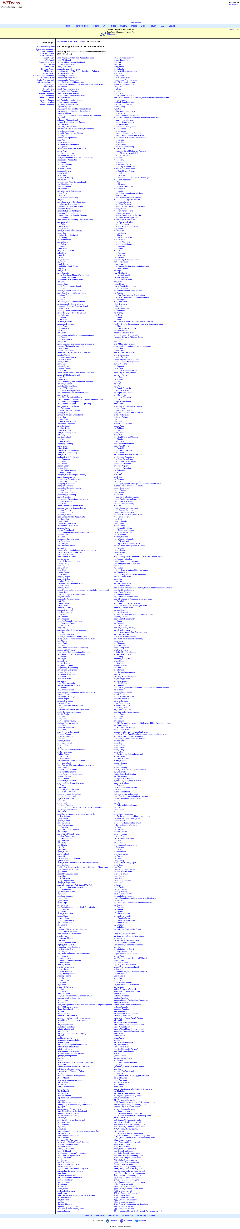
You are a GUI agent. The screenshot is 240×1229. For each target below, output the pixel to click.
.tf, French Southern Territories (125, 825)
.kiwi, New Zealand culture (67, 1135)
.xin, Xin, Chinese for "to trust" (125, 1049)
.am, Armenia (62, 124)
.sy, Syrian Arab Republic (123, 778)
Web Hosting (49, 64)
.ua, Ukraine (118, 909)
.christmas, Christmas (66, 424)
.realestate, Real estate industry (126, 497)
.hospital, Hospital (64, 971)
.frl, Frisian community (66, 792)
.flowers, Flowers (64, 759)
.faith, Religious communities (69, 712)
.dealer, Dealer (63, 572)
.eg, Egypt (61, 659)
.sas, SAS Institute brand (123, 590)
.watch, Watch (119, 994)
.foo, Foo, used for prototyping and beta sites (75, 765)
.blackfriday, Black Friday (67, 266)
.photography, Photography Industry (127, 406)
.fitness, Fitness (63, 745)
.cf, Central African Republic (68, 402)
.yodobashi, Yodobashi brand (125, 1062)
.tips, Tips (117, 841)
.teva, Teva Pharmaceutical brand (127, 823)
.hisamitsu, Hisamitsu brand (68, 947)
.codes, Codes (63, 468)
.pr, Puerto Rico (119, 448)
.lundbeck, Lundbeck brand (124, 102)
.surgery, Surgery (120, 767)
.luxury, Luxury (119, 107)
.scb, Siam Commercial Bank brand (127, 603)
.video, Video (118, 956)
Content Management (46, 47)
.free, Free (61, 787)
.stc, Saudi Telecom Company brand (128, 736)
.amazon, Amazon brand (67, 127)
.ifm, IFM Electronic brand (67, 1007)
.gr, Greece (61, 894)
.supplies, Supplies (121, 759)
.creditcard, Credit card (66, 523)
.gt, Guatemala (63, 909)
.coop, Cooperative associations (70, 506)
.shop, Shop (118, 657)
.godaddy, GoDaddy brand (67, 874)
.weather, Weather (120, 998)
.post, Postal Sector (121, 446)
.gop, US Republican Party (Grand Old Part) (74, 885)
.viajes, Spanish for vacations (125, 954)
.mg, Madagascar (120, 162)
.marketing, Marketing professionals (127, 133)
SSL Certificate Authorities (44, 76)
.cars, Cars (61, 370)
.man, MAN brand (120, 124)
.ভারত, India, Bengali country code (126, 1153)
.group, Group (62, 905)
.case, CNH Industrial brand (68, 375)
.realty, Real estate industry (124, 501)
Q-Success (233, 4)
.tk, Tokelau (118, 849)
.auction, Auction (64, 169)
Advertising (141, 1216)
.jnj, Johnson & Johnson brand (69, 1098)
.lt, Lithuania (118, 93)
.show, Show (118, 661)
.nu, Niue (117, 326)
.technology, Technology (123, 814)
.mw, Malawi (118, 249)
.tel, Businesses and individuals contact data (131, 816)
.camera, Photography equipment (70, 346)
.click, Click (62, 446)
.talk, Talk (117, 790)
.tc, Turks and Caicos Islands (125, 805)
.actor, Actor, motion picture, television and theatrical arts (80, 84)
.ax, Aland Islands (64, 184)
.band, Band (62, 195)
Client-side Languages (46, 51)
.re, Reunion (118, 495)
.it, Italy (60, 1073)
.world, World (118, 1038)
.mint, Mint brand (120, 175)
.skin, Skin (117, 674)
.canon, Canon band (65, 351)
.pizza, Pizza (118, 426)
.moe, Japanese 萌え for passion (126, 200)
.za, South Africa (120, 1078)
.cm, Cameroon (63, 459)
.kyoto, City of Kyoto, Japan (68, 1164)
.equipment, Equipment (66, 674)
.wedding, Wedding (121, 1009)
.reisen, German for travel (123, 512)
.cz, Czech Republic (65, 555)
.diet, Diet (61, 601)
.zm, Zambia (118, 1084)
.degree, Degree (63, 577)
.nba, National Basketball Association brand (131, 266)
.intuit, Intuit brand (64, 1049)
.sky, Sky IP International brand (126, 676)
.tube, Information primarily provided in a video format (134, 898)
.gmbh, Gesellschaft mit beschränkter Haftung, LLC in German (82, 867)
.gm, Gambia (62, 865)
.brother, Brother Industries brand (70, 311)
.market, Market (119, 131)
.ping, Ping (117, 419)
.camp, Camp (62, 348)
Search (172, 26)
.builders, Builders (64, 322)
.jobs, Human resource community (71, 1102)
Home (67, 26)
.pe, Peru (117, 384)
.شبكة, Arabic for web (122, 1140)
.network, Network (120, 277)
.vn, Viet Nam (119, 974)
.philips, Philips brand (122, 402)
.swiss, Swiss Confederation (124, 774)
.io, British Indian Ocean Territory (70, 1053)
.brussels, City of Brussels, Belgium (71, 313)
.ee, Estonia (62, 657)
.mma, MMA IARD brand (123, 186)
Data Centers (49, 67)
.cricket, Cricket (63, 528)
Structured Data (48, 91)
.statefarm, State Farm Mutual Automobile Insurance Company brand (141, 734)
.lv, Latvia (117, 109)
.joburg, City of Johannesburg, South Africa (74, 1104)
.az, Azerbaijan (63, 189)
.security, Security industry (124, 628)
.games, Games (63, 821)
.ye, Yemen (118, 1060)
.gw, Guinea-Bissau (65, 923)
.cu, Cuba (61, 537)
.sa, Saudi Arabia (120, 572)
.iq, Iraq (60, 1058)
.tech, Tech (117, 812)
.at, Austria (61, 162)
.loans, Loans (118, 76)
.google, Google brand (66, 883)
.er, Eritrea (61, 676)
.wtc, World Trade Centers (123, 1042)
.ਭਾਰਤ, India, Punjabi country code (127, 1158)
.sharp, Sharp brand (121, 648)
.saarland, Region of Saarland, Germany (129, 574)
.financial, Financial (65, 736)
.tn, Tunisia (117, 856)
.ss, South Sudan (120, 725)
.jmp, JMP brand (64, 1096)
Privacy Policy (127, 1216)
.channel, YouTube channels (68, 410)
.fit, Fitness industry (65, 743)
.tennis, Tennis (119, 821)
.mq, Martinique (119, 229)
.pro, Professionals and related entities (128, 455)
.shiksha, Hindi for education (124, 652)
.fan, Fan (61, 716)
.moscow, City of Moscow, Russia (127, 215)
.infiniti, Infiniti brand (65, 1029)
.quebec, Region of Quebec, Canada (128, 486)
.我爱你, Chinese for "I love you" (126, 1193)
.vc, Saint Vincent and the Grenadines (128, 936)
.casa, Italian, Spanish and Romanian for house (76, 373)
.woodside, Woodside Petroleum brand (128, 1031)
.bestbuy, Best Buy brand (67, 235)
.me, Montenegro (120, 144)
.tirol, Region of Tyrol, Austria (125, 845)
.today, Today (118, 861)
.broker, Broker (63, 308)
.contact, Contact (64, 497)
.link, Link (117, 62)
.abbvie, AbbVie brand (66, 64)
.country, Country (64, 510)
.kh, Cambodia (63, 1124)
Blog (143, 26)
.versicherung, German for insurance (128, 945)
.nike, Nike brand (120, 304)
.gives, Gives (62, 852)
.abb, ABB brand (64, 60)
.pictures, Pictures (120, 417)
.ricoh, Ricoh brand (121, 541)
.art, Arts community (65, 153)
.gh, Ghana (61, 843)
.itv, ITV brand (63, 1078)
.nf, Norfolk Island (120, 288)
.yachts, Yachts (119, 1056)
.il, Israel (60, 1011)
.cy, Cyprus (62, 548)
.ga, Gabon (61, 812)
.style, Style (118, 752)
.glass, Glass (62, 856)
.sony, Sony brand (120, 708)
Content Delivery (48, 78)
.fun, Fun (61, 801)
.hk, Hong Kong (63, 951)
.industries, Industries (66, 1027)
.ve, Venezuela (119, 938)
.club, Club (61, 455)
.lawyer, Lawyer (63, 1182)
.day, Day (61, 566)
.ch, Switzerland (63, 408)
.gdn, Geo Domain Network (68, 829)
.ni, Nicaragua (119, 300)
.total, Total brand (120, 874)
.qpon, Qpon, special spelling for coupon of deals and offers (137, 484)
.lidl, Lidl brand (63, 1200)
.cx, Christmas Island (66, 546)
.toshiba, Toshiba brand (122, 872)
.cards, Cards (62, 362)
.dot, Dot (60, 632)
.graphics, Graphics (65, 896)
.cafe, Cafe (61, 342)
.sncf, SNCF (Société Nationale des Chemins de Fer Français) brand (141, 688)
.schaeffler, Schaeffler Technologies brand (130, 606)
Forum (153, 26)
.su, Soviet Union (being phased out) (128, 754)
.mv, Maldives (119, 246)
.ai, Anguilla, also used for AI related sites (74, 109)
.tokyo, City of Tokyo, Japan (124, 863)
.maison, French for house (124, 120)
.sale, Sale (117, 579)
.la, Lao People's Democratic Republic (72, 1169)
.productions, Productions (123, 457)
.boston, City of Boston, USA (69, 291)
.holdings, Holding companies (69, 960)
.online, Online (119, 351)
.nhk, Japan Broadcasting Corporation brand (131, 297)
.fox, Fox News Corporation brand (70, 783)
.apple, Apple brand (65, 142)
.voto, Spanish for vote (122, 982)
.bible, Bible (62, 249)
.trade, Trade (118, 887)
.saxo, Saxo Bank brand (123, 592)
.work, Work (118, 1033)
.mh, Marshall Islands (122, 164)
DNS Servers (49, 71)
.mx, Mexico (118, 251)
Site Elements (49, 89)
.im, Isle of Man (63, 1014)
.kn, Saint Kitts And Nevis (67, 1140)
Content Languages (47, 104)
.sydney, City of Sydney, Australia (127, 781)
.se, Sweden (118, 623)
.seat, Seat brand (120, 625)
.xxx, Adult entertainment (123, 1051)
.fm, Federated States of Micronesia (71, 761)
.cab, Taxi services (65, 339)
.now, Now (117, 315)
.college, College (64, 472)
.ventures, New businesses (124, 943)
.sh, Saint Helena (120, 645)
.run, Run (117, 566)
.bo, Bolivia (61, 282)
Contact (152, 1216)
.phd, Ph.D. (118, 399)
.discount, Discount (65, 610)
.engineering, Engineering (67, 668)
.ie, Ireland (61, 1002)
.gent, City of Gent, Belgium (68, 834)
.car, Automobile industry (67, 357)
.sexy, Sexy (118, 641)
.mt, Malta (117, 235)
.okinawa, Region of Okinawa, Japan (128, 337)
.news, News (118, 284)
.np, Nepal (117, 317)
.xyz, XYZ (117, 1053)
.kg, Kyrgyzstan (63, 1122)
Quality (123, 26)
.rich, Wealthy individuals (123, 539)
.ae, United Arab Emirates (67, 91)
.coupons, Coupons (65, 512)
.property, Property (120, 466)
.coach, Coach (63, 466)
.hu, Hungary (62, 991)
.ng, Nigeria (118, 293)
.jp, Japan (61, 1107)
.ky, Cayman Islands (65, 1162)
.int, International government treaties (72, 1045)
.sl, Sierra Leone (120, 681)
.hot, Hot (60, 978)
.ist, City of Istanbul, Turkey (68, 1069)
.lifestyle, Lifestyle (64, 1204)
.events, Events (63, 694)
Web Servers (49, 58)
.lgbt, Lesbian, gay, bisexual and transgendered (76, 1195)
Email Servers (49, 73)
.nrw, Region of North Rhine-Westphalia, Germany (133, 322)
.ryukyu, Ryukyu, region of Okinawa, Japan (130, 570)
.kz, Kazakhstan (64, 1167)
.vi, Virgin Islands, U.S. (122, 951)
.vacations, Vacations (122, 931)
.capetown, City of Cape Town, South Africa (74, 353)
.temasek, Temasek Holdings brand (127, 818)
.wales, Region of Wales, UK (125, 989)
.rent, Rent (117, 519)
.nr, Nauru (117, 319)
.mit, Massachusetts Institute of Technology (131, 178)
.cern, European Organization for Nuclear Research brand (80, 399)
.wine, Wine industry (121, 1027)
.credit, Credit (62, 521)
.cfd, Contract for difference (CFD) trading (74, 404)
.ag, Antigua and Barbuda (67, 104)
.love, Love (117, 87)
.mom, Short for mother (122, 204)
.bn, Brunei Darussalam (66, 277)
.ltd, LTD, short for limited (123, 96)
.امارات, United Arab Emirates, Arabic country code (134, 1138)
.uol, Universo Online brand (124, 920)
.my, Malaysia (119, 253)
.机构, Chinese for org (122, 1195)
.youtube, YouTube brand (123, 1071)
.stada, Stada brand (121, 730)
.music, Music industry (122, 244)
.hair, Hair (61, 927)
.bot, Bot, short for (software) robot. (71, 293)
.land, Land (61, 1173)
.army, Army (62, 151)
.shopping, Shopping (121, 659)
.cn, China (61, 461)
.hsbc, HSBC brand (65, 987)
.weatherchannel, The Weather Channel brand (131, 1000)
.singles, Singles (120, 665)
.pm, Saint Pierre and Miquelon (125, 437)
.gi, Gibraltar (62, 845)
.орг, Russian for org (121, 1111)
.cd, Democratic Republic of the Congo (72, 393)
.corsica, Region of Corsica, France (71, 508)
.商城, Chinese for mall (122, 1191)
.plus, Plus (117, 435)
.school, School (119, 610)
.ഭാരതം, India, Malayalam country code (129, 1171)
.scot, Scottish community (124, 619)
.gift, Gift (60, 847)
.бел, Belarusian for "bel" (123, 1098)
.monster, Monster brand (123, 211)
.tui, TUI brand (119, 900)
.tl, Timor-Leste (119, 852)
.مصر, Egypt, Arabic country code (127, 1142)
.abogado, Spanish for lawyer (69, 69)
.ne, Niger (117, 271)
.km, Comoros (63, 1138)
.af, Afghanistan (63, 98)
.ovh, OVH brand (120, 364)
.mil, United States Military (124, 171)
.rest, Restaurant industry (123, 530)
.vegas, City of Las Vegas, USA (126, 940)
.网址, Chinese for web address (126, 1200)
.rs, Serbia (117, 555)
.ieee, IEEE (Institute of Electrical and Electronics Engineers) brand (84, 1005)
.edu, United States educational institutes (74, 652)
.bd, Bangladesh (63, 222)
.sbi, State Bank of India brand (125, 597)
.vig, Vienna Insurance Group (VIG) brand (130, 958)
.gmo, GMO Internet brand (67, 869)
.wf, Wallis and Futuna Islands (125, 1014)
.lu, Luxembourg (119, 100)
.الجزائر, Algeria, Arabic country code (128, 1133)
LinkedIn (113, 1221)
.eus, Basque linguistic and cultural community (76, 692)
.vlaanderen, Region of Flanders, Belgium (130, 971)
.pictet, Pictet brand (121, 415)
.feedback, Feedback (65, 727)
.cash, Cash (62, 377)
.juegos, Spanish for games (68, 1113)
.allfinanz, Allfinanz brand (67, 120)
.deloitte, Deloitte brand (66, 581)
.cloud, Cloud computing (67, 453)
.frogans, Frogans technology (69, 794)
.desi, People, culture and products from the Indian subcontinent (83, 590)
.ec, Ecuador (62, 645)
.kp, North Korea (64, 1147)
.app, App (61, 140)
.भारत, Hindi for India (121, 1147)
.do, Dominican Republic (67, 623)
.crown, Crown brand (65, 530)
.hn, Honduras (63, 956)
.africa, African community (68, 102)
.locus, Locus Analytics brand (125, 80)
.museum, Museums (121, 242)
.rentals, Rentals (120, 521)
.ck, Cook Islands (64, 437)
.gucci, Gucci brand (65, 914)
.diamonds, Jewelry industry (68, 599)
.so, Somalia (118, 690)
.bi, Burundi (62, 246)
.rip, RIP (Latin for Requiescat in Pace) (129, 546)
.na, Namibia (118, 257)
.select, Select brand (121, 630)
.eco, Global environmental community (72, 648)
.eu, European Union (65, 690)
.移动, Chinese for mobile (123, 1198)
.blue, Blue (61, 271)
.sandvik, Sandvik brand (123, 583)
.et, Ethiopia (62, 688)
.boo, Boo (61, 288)
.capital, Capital (63, 355)
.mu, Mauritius (119, 240)
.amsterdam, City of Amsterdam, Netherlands (75, 129)
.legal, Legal (62, 1193)
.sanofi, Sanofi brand (121, 586)
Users (134, 26)
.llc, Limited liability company (125, 71)
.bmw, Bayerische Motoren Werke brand (73, 275)
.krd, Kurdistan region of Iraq (68, 1155)
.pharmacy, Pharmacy (122, 397)
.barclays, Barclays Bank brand (70, 206)
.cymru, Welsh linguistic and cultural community (76, 550)
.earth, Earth (62, 643)
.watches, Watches (121, 996)
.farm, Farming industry (66, 721)
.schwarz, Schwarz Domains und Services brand (132, 614)
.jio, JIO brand (63, 1091)
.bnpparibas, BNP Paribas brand (70, 280)
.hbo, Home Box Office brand (69, 934)
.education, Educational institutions (71, 654)
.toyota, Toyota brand (122, 880)
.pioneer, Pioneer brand (122, 424)
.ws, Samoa (118, 1040)
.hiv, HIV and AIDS (65, 949)
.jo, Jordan (61, 1100)
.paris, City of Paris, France (124, 373)
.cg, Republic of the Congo (68, 406)
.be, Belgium (62, 224)
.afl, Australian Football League (69, 100)
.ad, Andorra (62, 87)
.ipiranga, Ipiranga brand (67, 1056)
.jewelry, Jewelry (64, 1089)
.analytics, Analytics (65, 131)
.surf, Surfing (118, 765)
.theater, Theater (120, 832)
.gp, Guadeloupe (64, 889)
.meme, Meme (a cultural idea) (125, 153)
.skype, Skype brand (121, 679)
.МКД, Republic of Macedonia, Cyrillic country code (134, 1102)
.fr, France (61, 785)
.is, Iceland (61, 1065)
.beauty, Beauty (63, 226)
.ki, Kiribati (61, 1127)
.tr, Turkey (117, 885)
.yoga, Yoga (118, 1065)
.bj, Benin (61, 262)
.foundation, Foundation (66, 781)
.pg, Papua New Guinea (122, 393)
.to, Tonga (117, 858)
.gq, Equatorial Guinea (66, 892)
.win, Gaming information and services (128, 1025)
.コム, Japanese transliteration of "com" (129, 1182)
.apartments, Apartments (67, 138)
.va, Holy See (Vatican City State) (127, 929)
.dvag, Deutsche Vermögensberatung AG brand (76, 639)
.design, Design (63, 592)
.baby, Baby (62, 193)
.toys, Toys (117, 883)
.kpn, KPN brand (64, 1151)
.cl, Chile (60, 439)
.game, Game (62, 818)
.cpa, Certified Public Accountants (71, 517)
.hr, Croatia (61, 985)
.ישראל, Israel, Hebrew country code (127, 1129)
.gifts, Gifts (61, 849)
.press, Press (118, 453)
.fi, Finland (61, 730)
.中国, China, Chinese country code (127, 1186)
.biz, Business (63, 260)
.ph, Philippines (119, 395)
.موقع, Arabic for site (121, 1144)
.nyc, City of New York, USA (124, 328)
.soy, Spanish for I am (122, 710)
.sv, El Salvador (119, 772)
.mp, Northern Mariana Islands (125, 226)
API (105, 26)
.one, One (117, 342)
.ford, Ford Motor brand (66, 772)
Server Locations (48, 102)
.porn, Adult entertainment (123, 444)
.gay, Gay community (66, 825)
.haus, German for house (67, 931)
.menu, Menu (118, 160)
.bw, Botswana (63, 328)
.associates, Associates (67, 160)
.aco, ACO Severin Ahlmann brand (71, 82)
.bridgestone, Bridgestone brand (70, 304)
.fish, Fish (61, 739)
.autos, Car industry (65, 178)
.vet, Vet (116, 947)
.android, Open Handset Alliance (70, 133)
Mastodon (127, 1221)
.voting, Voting (119, 980)
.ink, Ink (60, 1036)
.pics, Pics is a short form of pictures (128, 413)
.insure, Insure (63, 1042)
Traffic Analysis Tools (46, 80)
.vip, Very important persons (124, 965)
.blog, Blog (61, 268)
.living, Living (118, 67)
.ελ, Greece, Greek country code (126, 1093)
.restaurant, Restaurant (122, 532)
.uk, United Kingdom (121, 914)
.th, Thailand (118, 829)
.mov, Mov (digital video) (123, 222)
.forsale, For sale (64, 776)
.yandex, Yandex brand (122, 1058)
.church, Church (63, 426)
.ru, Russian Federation (122, 559)
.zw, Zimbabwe (119, 1091)
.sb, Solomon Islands (122, 594)
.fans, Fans (62, 719)
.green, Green (62, 900)
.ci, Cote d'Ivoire (63, 428)
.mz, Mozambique (120, 255)
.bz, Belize (61, 333)
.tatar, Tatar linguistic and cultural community (131, 796)
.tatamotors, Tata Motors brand (125, 794)
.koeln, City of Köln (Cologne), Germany (73, 1142)
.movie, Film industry (121, 224)
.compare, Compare (65, 486)
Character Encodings (46, 96)
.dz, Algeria (62, 641)
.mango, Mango (119, 129)
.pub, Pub (117, 475)
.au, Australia (62, 166)
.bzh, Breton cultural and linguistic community (75, 335)
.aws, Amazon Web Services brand (71, 182)
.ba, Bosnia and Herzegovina (69, 191)
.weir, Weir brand (120, 1011)
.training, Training (120, 892)
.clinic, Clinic (62, 448)
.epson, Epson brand (65, 672)
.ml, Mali (116, 182)
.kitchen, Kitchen (64, 1133)
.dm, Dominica (63, 619)
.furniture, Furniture (65, 805)
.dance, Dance (63, 559)
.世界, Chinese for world (123, 1184)
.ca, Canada (62, 337)
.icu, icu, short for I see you (68, 998)
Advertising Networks (46, 82)
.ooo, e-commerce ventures (124, 353)
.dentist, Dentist (63, 588)
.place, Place (118, 433)
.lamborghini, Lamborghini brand (70, 1171)
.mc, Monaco (118, 140)
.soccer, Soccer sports (122, 692)
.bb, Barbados (63, 217)
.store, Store (118, 743)
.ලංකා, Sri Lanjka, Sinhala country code (129, 1173)
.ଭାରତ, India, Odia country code (126, 1162)
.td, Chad (117, 807)
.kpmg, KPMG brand (65, 1149)
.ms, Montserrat (119, 233)
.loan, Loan (117, 73)
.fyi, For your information (67, 810)
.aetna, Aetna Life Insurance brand (71, 96)
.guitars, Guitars (63, 918)
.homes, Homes (63, 965)
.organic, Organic (120, 357)
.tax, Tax (117, 801)
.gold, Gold (61, 876)
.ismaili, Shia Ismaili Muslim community (73, 1067)
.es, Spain (61, 681)
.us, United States (120, 923)
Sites (113, 26)
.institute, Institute (64, 1038)
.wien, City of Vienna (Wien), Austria (128, 1018)
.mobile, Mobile (119, 195)
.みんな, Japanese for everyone (126, 1180)
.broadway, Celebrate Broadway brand (72, 306)
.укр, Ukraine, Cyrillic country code (127, 1122)
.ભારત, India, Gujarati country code (127, 1160)
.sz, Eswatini (118, 785)
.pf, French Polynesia (122, 388)
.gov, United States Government (70, 887)
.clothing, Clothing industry (68, 450)
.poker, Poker (118, 441)
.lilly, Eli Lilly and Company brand (70, 1209)
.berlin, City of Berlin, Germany (69, 231)
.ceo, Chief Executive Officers (69, 397)
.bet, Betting (62, 237)
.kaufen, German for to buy (68, 1116)
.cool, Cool (61, 504)
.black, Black (62, 264)
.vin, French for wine (121, 963)
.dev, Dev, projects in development (71, 594)
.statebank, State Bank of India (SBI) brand (130, 732)
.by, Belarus (62, 331)
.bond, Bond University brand (69, 286)
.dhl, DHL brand (63, 597)
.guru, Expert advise (65, 920)
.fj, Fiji (59, 747)
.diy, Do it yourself (64, 612)
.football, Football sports (67, 770)
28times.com (112, 34)
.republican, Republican (122, 528)
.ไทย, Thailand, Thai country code (127, 1175)
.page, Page (118, 368)
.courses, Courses (64, 515)
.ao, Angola (62, 135)
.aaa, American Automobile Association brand (75, 58)
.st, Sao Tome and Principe (124, 727)
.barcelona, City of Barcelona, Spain (71, 202)
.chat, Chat (61, 417)
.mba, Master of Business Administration (129, 138)
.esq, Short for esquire (66, 683)
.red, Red (117, 506)
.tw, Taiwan (117, 905)
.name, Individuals (120, 262)
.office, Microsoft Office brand (125, 335)
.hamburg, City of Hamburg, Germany (72, 929)
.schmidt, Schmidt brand (123, 608)
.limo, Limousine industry (123, 58)
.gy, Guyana (62, 925)
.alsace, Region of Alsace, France (71, 122)
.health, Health (63, 936)
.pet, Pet (116, 386)
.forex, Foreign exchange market (70, 774)
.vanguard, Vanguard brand (124, 934)
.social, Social (119, 694)
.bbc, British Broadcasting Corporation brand (75, 220)
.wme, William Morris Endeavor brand (128, 1029)
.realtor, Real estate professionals (126, 499)
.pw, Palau (117, 477)
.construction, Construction (68, 492)
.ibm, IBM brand (63, 994)
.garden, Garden (63, 823)
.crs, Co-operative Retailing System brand (74, 532)
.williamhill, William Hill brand (125, 1022)
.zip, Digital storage (121, 1082)
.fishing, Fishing (63, 741)
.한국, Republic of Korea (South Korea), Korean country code (137, 1211)
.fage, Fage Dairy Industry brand (70, 705)
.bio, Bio (60, 257)
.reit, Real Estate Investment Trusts (127, 515)
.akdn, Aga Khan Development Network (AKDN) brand (79, 115)
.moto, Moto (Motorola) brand (125, 217)
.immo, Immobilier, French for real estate (73, 1018)
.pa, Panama (118, 366)
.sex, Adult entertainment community (128, 639)
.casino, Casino (63, 379)
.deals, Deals (62, 574)
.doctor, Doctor (63, 625)
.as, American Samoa (66, 155)
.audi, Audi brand (64, 171)
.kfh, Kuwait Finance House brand (71, 1120)
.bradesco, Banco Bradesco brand (71, 302)
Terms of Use (112, 1216)
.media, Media (119, 149)
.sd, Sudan (117, 621)
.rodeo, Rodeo (119, 552)
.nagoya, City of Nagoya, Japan (126, 260)
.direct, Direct (62, 606)
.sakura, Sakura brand (122, 577)
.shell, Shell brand (120, 650)
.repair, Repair (119, 523)
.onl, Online (118, 348)
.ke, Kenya (61, 1118)
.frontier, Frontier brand (66, 796)
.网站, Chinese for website (124, 1202)
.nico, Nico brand (120, 302)
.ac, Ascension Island (66, 73)
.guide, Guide (62, 916)
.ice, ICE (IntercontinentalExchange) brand (74, 996)
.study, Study (118, 750)
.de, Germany (62, 568)
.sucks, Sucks (119, 756)
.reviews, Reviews (120, 537)
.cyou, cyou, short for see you (69, 552)
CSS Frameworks (47, 56)
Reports (95, 26)
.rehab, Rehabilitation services (125, 508)
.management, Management (124, 127)
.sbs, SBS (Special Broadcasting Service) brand (132, 599)
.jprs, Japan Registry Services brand (72, 1111)
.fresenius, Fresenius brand (68, 790)
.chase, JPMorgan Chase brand (70, 415)
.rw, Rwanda (118, 568)
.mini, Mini (117, 173)
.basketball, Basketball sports (69, 211)
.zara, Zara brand (120, 1080)
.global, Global (63, 861)
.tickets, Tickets (120, 836)
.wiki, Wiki (117, 1020)
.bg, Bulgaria (62, 242)
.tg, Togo (117, 827)
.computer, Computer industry (69, 488)
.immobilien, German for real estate (71, 1020)
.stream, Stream (120, 745)
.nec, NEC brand (120, 273)
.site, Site (117, 668)
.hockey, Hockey (64, 958)
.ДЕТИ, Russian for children (124, 1100)
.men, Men (117, 158)
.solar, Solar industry (121, 703)
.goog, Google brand (65, 880)
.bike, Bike (61, 253)
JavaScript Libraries (47, 53)
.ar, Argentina (62, 147)
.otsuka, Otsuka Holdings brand (126, 362)
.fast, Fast (61, 725)
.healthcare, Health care (67, 938)
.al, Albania (61, 118)
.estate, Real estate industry (68, 685)
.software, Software (121, 699)
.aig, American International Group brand (73, 111)
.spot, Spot (117, 719)
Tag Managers (49, 84)
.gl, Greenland (63, 854)
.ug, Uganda (118, 912)
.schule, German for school (124, 612)
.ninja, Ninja (118, 306)
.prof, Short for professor (123, 459)
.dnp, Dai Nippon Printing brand (69, 621)
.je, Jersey (61, 1084)
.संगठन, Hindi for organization (124, 1149)
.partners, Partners (120, 375)
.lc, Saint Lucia (63, 1186)
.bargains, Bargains (65, 209)
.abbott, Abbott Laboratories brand (71, 62)
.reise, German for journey (123, 510)
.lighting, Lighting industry (67, 1206)
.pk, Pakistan (118, 428)
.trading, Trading (120, 889)
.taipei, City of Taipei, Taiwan (125, 787)
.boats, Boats (62, 284)
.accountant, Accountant (67, 78)
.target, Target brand (121, 792)
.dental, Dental (63, 586)
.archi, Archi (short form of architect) (72, 149)
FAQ (162, 26)
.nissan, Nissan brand (122, 308)
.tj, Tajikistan (118, 847)
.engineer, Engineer (65, 665)
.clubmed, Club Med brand (67, 457)
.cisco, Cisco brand (65, 430)
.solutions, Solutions (121, 705)
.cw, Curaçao (62, 543)
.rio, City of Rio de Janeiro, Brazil (126, 543)
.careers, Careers (64, 368)
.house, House (63, 980)
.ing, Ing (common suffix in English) (71, 1033)
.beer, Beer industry (65, 229)
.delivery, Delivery (64, 579)
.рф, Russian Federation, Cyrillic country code (132, 1116)
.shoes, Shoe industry (122, 654)
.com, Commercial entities (67, 477)
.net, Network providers (122, 275)
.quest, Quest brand (121, 488)
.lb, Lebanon (62, 1184)
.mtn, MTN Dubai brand (122, 237)
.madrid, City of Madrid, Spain (125, 115)
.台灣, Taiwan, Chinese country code (128, 1189)
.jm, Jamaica (62, 1093)
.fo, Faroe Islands (64, 763)
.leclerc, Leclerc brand (66, 1191)
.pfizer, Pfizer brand (121, 390)
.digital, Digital (63, 603)
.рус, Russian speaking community (127, 1113)
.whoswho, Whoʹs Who (122, 1016)
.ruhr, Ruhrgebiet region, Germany (127, 563)
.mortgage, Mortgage (121, 213)
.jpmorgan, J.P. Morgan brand (69, 1109)
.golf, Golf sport (63, 878)
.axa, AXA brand (64, 186)
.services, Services (121, 634)
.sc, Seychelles (119, 601)
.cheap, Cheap (63, 419)
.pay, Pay (117, 382)
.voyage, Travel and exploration (126, 985)
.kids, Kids (61, 1129)
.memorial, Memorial (121, 155)
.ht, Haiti (60, 989)
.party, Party (118, 379)
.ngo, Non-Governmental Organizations (129, 295)
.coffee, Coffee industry (66, 470)
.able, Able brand (64, 67)
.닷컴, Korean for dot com (123, 1209)
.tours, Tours (118, 876)
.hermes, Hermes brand (66, 943)
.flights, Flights (63, 754)
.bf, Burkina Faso (64, 240)
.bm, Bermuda (63, 273)
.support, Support (120, 763)
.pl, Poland (117, 430)
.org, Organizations (121, 355)
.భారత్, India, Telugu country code (127, 1167)
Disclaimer (99, 1216)
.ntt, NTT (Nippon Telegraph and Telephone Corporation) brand (138, 324)
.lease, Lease (62, 1189)
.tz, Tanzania (118, 907)
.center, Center (63, 395)
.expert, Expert (63, 699)
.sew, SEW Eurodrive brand (124, 637)
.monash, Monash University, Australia (129, 206)
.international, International (68, 1047)
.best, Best (61, 233)
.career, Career (63, 366)
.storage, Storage (120, 741)
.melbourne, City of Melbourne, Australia (129, 151)
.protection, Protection (122, 468)
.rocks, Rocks (119, 550)
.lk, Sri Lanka (118, 69)
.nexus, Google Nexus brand (124, 286)
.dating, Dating (63, 563)
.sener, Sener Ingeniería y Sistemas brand (130, 632)
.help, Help (61, 940)
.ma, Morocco (119, 113)
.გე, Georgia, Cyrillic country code (127, 1178)
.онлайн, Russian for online (124, 1109)
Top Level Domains (47, 100)
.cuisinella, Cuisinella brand (68, 539)
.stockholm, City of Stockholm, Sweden (129, 739)
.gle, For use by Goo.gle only (69, 858)
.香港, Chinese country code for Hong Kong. (131, 1204)
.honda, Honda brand (65, 967)
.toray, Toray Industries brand (125, 869)
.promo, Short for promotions (125, 461)
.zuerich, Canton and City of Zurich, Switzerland (132, 1089)
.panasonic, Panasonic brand (125, 370)
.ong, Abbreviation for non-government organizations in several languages (132, 345)
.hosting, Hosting (64, 976)
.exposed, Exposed (65, 701)
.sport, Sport (118, 716)
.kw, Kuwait (62, 1160)
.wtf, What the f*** (120, 1045)
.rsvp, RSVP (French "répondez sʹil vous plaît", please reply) (137, 557)
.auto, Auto (61, 175)
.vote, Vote (117, 978)
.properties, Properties (122, 464)
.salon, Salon (118, 581)
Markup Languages (47, 93)
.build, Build (62, 319)
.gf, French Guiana (64, 838)
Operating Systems (47, 62)
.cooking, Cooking (64, 501)
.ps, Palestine (119, 470)
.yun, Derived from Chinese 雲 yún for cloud (131, 1076)
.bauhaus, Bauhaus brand (67, 213)
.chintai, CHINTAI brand (66, 421)
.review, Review (119, 535)
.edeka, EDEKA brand (66, 650)
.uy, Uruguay (118, 925)
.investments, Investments (68, 1051)
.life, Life (60, 1202)
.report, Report (119, 526)
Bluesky (142, 1221)
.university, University (122, 916)
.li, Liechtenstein (64, 1198)
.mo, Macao (118, 191)
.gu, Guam (61, 912)
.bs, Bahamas (63, 315)
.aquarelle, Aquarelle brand (68, 144)
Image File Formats (47, 98)
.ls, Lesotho (118, 91)
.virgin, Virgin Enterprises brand (126, 967)
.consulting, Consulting (66, 495)
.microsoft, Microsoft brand (124, 169)
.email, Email (62, 661)
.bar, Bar (60, 200)
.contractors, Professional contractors (72, 499)
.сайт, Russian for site (122, 1118)
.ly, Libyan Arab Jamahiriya (124, 111)
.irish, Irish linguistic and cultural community (75, 1062)
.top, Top (117, 867)
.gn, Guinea (62, 872)
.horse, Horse (62, 969)
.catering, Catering (64, 384)
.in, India (60, 1022)
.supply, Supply (119, 761)
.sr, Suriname (118, 721)
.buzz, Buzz (62, 326)
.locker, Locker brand (121, 78)
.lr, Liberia (117, 89)
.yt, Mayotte (118, 1073)
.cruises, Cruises (64, 535)
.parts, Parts (118, 377)
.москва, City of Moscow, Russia (126, 1107)
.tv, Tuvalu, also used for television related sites (132, 903)
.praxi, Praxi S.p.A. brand (123, 450)
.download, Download (65, 634)
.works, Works (119, 1036)
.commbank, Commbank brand (69, 479)
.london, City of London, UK (124, 84)
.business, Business (65, 324)
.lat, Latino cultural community (69, 1178)
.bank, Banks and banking (67, 198)
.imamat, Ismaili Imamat (67, 1016)
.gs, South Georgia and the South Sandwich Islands (78, 907)
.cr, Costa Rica (63, 519)
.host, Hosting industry (66, 974)
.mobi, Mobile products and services (128, 193)
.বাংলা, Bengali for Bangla (123, 1151)
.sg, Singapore (119, 643)
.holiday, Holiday (64, 963)
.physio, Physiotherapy (122, 410)
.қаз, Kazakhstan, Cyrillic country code (129, 1124)
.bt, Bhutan (61, 317)
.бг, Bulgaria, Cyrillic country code (127, 1096)
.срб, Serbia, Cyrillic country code (127, 1120)
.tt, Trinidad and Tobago (122, 896)
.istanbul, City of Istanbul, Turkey (70, 1071)
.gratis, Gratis (62, 898)
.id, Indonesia (62, 1000)
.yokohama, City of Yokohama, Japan (128, 1067)
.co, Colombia (62, 464)
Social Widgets (48, 87)
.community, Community (67, 481)
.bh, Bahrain (62, 244)
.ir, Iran (60, 1060)
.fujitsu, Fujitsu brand (65, 798)
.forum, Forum (63, 778)
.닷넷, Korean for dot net (123, 1206)
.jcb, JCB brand (63, 1082)
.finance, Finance (64, 734)
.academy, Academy (65, 76)
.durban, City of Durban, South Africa (72, 637)
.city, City (61, 435)
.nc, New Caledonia (121, 268)
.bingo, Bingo (62, 255)
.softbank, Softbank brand (123, 696)
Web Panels (50, 60)
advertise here (136, 23)
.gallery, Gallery (63, 816)
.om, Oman (117, 339)
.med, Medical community (123, 147)
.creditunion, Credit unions (67, 526)
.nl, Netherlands (119, 311)
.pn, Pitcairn (118, 439)
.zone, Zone (118, 1087)
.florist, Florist (62, 756)
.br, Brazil (61, 300)
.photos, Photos (119, 408)
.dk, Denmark (62, 617)
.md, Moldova (118, 142)
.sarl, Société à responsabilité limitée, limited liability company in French (142, 588)
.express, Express (64, 703)
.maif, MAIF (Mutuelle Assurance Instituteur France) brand (136, 118)
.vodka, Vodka (119, 976)
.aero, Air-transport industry (68, 93)
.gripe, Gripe (62, 903)
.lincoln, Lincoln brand (122, 60)
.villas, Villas (118, 960)
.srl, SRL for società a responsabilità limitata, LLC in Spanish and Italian (142, 723)
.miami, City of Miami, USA (124, 166)
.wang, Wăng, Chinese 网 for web (126, 991)
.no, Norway (118, 313)
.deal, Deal (61, 570)
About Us (88, 1216)
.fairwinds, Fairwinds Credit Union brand (73, 710)
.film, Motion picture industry (68, 732)
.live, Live (117, 64)
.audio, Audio (62, 173)
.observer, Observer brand (123, 333)
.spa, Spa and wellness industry (126, 712)
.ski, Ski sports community (124, 672)
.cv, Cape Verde (63, 541)
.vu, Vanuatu (118, 987)
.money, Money (119, 209)
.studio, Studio (119, 747)
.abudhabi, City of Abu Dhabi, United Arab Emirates (78, 71)
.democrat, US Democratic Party (70, 583)
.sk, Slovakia (118, 670)
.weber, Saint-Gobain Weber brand (127, 1005)
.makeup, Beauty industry (123, 122)
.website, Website (120, 1007)
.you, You (117, 1069)
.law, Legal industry (65, 1180)
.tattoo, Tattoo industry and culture (127, 798)
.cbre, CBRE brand (64, 388)
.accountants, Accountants (68, 80)
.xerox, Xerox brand (121, 1047)
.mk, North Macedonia (122, 180)
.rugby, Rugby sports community (126, 561)
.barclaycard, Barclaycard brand (70, 204)
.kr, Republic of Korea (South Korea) (71, 1153)
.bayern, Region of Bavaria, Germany (72, 215)
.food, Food (62, 767)
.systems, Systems (121, 783)
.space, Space (119, 714)
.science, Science (120, 617)
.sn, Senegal (118, 685)
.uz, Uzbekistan (119, 927)
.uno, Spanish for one (122, 918)
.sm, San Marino (120, 683)
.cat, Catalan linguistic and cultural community (76, 382)
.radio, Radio (118, 492)
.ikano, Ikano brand (65, 1009)
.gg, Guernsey (63, 841)
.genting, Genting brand (66, 836)
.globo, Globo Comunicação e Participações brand (77, 863)
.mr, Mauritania (119, 231)
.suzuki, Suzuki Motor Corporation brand (129, 770)
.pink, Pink (117, 421)
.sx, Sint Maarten (120, 776)
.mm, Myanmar (119, 184)
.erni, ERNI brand (64, 679)
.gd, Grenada (62, 827)
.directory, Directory (65, 608)
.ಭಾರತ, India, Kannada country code (127, 1169)
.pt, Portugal (118, 472)
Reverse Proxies (48, 69)
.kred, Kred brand (64, 1158)
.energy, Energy (63, 663)
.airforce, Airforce (64, 113)
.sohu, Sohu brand (120, 701)
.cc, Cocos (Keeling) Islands (68, 390)
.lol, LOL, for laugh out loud (124, 82)
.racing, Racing (119, 490)
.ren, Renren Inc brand (122, 517)
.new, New (117, 282)
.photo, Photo (118, 404)
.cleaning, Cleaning (65, 444)
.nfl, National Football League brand (127, 291)
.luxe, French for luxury (122, 104)
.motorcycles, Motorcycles (124, 220)
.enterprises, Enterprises (67, 670)
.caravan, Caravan (64, 359)
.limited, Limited (63, 1211)
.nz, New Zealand (120, 331)
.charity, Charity (63, 413)
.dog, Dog (61, 628)
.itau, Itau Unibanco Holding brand (71, 1076)
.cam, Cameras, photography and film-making (75, 344)
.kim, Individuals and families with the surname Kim (78, 1131)
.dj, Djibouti (61, 614)
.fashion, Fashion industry (67, 723)
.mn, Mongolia (119, 189)
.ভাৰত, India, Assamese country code (128, 1155)
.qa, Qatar (117, 481)
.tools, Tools (118, 865)
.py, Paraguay (119, 479)
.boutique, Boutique (65, 295)
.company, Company (65, 484)
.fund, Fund (62, 803)
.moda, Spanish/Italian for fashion (127, 198)
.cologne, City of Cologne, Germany (71, 475)
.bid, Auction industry (65, 251)
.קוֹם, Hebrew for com (122, 1131)
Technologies (81, 26)
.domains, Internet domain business (71, 630)
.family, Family (63, 714)
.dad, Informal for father (66, 557)
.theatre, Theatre (120, 834)
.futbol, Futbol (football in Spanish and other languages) (79, 807)
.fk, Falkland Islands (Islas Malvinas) (72, 750)
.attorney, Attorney (64, 164)
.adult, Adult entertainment (68, 89)
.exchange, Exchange (66, 696)
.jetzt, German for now (66, 1087)
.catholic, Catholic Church (67, 386)
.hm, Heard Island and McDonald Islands (73, 954)
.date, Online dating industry (68, 561)
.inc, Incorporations (65, 1025)
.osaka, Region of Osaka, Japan (126, 359)
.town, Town (118, 878)
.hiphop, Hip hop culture (66, 945)
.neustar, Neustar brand (122, 280)
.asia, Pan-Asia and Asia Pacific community (75, 158)
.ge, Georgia (62, 832)
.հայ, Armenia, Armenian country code (129, 1127)
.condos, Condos (64, 490)
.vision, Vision (119, 969)
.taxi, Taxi (117, 803)
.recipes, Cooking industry (123, 504)
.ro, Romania (118, 548)
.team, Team (118, 810)
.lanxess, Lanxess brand (67, 1175)
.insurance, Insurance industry (69, 1040)
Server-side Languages (45, 49)
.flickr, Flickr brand (64, 752)
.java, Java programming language (71, 1080)
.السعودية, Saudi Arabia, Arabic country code (131, 1135)
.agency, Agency (64, 107)
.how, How (61, 982)
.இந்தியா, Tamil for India (123, 1164)
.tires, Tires (118, 843)
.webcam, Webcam (121, 1002)
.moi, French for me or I (122, 202)
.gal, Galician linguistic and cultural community (76, 814)
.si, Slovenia (118, 663)
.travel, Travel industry (122, 894)
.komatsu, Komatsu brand (67, 1144)
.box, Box (61, 297)
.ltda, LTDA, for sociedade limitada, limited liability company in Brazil (141, 98)
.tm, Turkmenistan (120, 854)
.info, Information (64, 1031)
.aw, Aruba (61, 180)
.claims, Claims (63, 441)
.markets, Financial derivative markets (128, 135)
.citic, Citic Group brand (66, 433)
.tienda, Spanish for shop (123, 838)
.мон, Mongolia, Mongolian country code (129, 1104)
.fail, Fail (60, 708)
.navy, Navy (118, 264)
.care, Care (61, 364)
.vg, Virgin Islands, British (123, 949)
